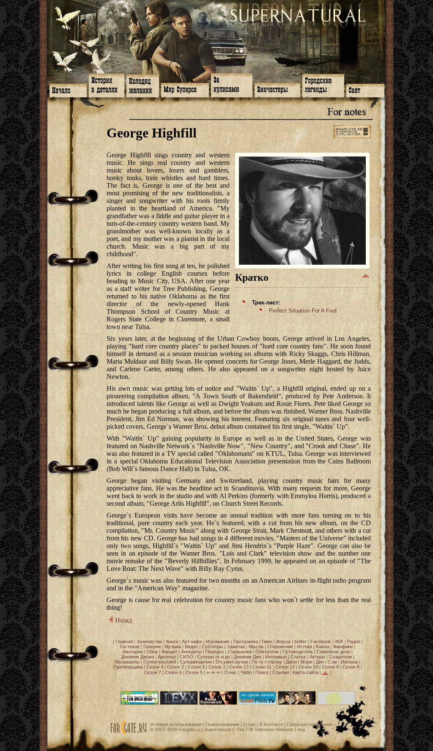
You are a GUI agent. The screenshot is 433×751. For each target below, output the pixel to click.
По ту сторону (267, 661)
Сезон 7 (152, 672)
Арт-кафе (192, 641)
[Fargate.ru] (128, 733)
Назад (122, 620)
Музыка (172, 646)
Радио (353, 641)
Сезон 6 (173, 672)
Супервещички (196, 661)
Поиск (262, 672)
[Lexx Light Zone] (179, 703)
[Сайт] (365, 90)
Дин (320, 661)
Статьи (298, 656)
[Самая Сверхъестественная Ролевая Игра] (336, 703)
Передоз (215, 651)
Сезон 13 (239, 666)
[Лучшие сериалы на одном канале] (257, 703)
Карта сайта (305, 672)
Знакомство (149, 641)
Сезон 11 (261, 666)
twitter (300, 641)
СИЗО (186, 656)
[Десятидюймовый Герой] (140, 703)
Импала (349, 661)
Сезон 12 (285, 666)
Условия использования (176, 724)
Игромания (218, 641)
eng (301, 729)
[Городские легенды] (323, 85)
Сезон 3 (196, 666)
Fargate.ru (189, 729)
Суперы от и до (213, 656)
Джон (291, 661)
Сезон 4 (154, 666)
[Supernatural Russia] (218, 703)
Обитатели (267, 651)
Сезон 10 (308, 666)
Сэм (332, 661)
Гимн (267, 641)
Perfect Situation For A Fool (303, 310)
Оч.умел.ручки (232, 661)
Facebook (320, 641)
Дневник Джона (137, 656)
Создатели (340, 656)
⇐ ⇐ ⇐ (213, 672)
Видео (191, 646)
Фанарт (169, 651)
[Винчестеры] (277, 89)
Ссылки (280, 672)
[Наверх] (366, 275)
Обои (152, 651)
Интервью (276, 656)
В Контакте (271, 724)
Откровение (280, 646)
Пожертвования (222, 724)
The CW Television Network (264, 729)
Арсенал (167, 656)
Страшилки (239, 651)
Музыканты (127, 661)
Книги (172, 641)
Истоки (304, 646)
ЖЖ (339, 641)
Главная (124, 641)
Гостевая (130, 646)
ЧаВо (246, 672)
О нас (230, 672)
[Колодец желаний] (142, 85)
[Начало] (68, 90)
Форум (283, 641)
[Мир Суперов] (185, 89)
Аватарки (133, 651)
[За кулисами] (231, 84)
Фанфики (343, 646)
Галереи (152, 646)
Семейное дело (333, 651)
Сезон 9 (330, 666)
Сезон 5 (194, 672)
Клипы (322, 646)
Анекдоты (191, 651)
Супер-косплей (159, 661)
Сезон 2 (175, 666)
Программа (245, 641)
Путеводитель (297, 651)
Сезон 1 (216, 666)
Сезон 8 (351, 666)
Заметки (236, 646)
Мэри (306, 661)
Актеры (317, 656)
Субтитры (212, 646)
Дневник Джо (247, 656)
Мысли (256, 646)
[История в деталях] (106, 85)
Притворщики (128, 666)
